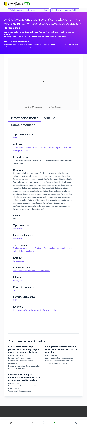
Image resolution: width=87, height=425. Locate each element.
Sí (14, 290)
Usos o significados (15, 388)
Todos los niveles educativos (56, 363)
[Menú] (82, 4)
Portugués (17, 280)
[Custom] (11, 422)
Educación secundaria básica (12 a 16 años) (47, 37)
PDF (15, 300)
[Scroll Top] (76, 422)
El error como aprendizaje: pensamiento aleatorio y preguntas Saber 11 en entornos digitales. (25, 349)
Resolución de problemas (30, 386)
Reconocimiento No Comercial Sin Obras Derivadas (35, 310)
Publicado (17, 229)
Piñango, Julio (13, 383)
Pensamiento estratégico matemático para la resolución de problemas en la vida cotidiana (24, 377)
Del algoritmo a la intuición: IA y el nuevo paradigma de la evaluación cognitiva (61, 349)
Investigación (10, 37)
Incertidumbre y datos (23, 358)
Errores (11, 358)
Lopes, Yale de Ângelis (42, 32)
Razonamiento (27, 251)
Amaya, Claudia (51, 355)
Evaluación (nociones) (22, 248)
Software (24, 361)
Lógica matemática (52, 358)
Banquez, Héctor (14, 355)
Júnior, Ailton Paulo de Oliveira (17, 32)
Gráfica (38, 248)
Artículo (22, 37)
